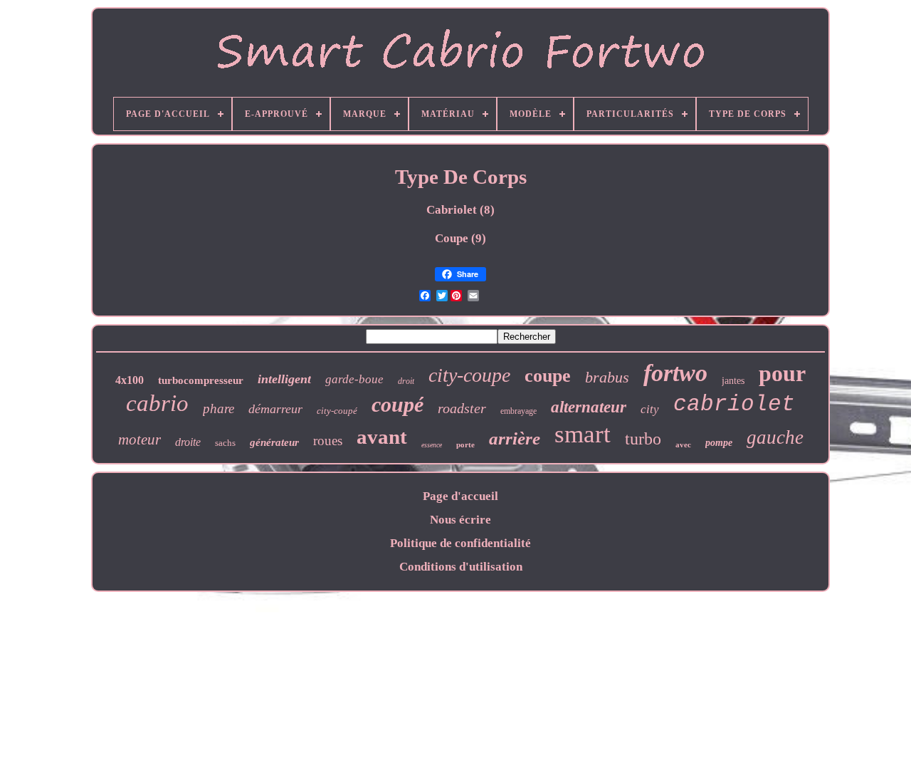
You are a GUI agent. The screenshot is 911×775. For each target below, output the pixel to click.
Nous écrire (460, 519)
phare (218, 408)
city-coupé (337, 410)
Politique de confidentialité (460, 543)
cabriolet (734, 404)
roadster (462, 408)
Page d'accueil (460, 496)
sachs (225, 442)
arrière (514, 438)
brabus (607, 377)
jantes (733, 380)
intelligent (284, 379)
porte (465, 444)
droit (406, 381)
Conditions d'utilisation (460, 566)
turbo (643, 439)
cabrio (157, 403)
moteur (139, 439)
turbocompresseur (200, 380)
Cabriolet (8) (460, 210)
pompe (718, 442)
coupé (397, 404)
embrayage (518, 411)
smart (582, 434)
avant (382, 436)
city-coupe (469, 375)
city (650, 409)
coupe (548, 375)
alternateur (588, 407)
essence (431, 445)
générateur (274, 442)
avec (683, 444)
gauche (775, 437)
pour (782, 373)
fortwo (675, 373)
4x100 (129, 380)
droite (188, 442)
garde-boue (354, 379)
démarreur (275, 409)
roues (327, 440)
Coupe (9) (460, 238)
